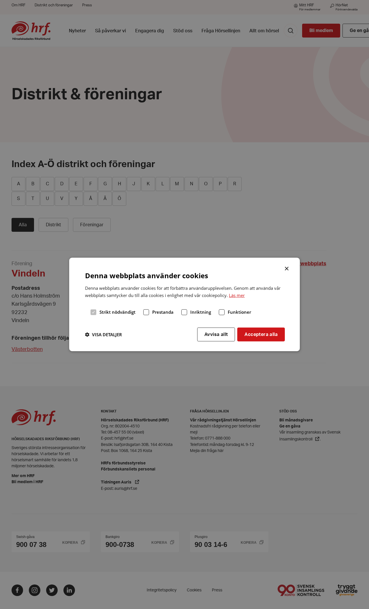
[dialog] (184, 304)
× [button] (287, 268)
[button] (103, 334)
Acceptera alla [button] (261, 334)
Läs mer (237, 295)
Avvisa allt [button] (216, 334)
